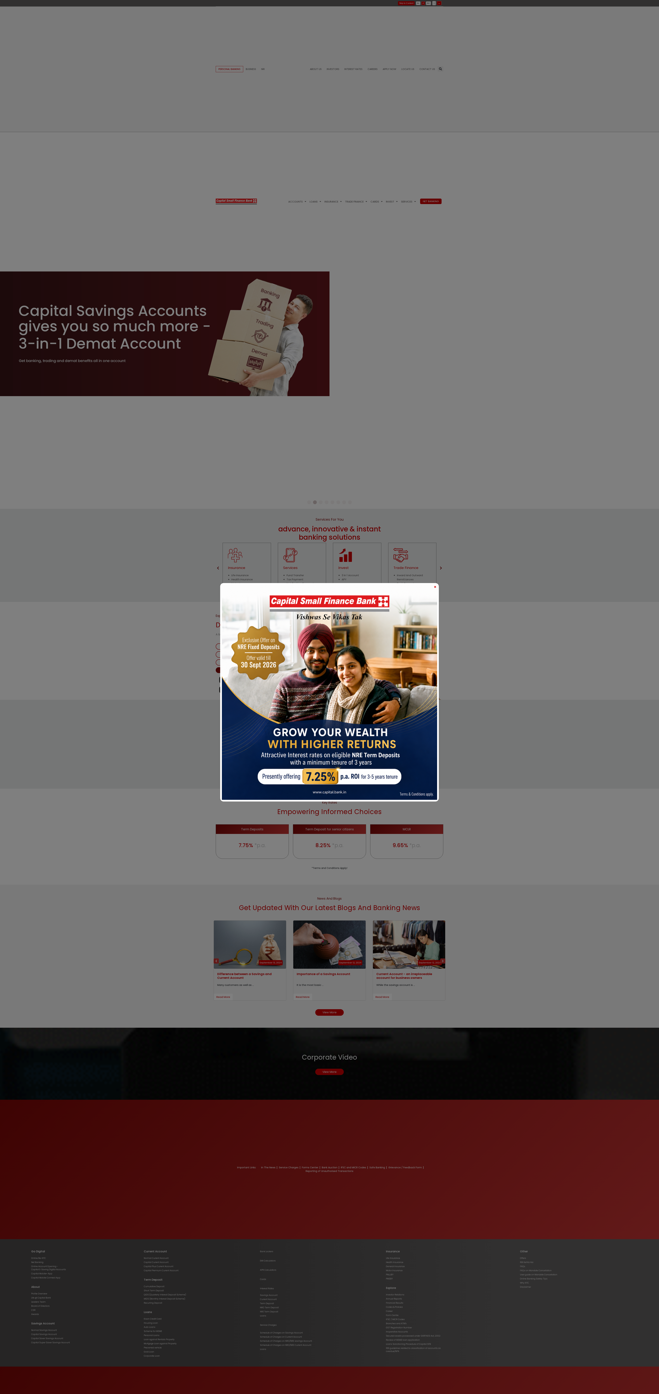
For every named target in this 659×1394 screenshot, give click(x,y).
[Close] (435, 587)
